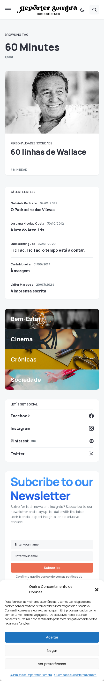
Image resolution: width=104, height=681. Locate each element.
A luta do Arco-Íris (27, 230)
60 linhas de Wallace (48, 152)
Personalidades (23, 143)
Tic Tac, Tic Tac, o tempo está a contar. (48, 250)
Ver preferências (52, 663)
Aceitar (52, 637)
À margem (20, 270)
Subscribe (52, 567)
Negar (52, 650)
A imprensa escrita (28, 291)
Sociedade (44, 143)
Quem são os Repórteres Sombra (31, 675)
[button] (96, 589)
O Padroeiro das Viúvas (33, 209)
